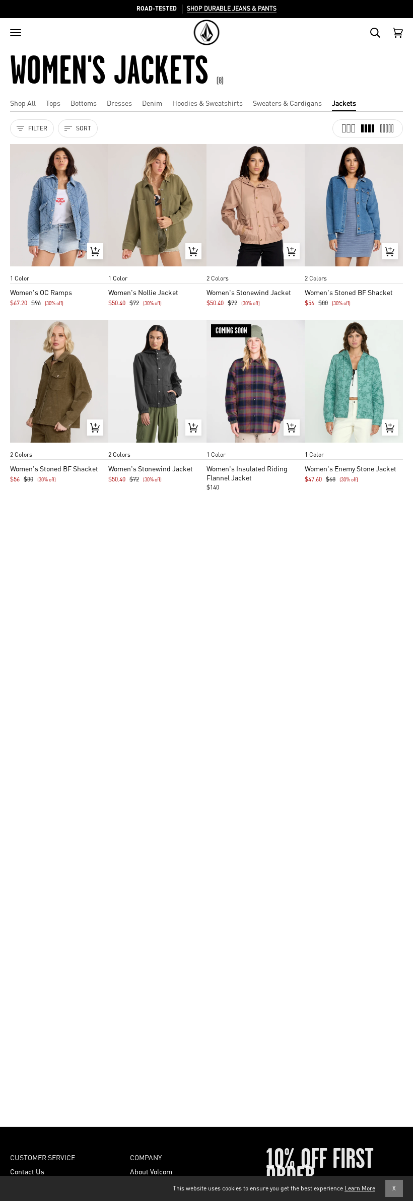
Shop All (23, 102)
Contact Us (27, 1171)
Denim (152, 102)
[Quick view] (95, 251)
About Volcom (151, 1171)
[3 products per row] (348, 128)
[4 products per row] (367, 128)
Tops (53, 102)
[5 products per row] (386, 128)
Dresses (119, 102)
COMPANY (146, 1157)
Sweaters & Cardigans (287, 102)
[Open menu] (15, 32)
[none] (59, 268)
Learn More (360, 1188)
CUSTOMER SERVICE (42, 1157)
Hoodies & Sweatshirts (207, 102)
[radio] (21, 268)
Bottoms (84, 102)
